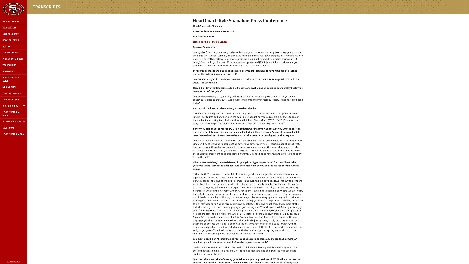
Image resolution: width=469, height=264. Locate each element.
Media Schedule (11, 21)
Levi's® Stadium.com (13, 134)
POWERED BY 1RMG (13, 262)
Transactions (10, 52)
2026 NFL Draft (10, 34)
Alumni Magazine (11, 121)
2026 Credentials (11, 93)
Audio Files (8, 71)
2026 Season (9, 27)
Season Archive (10, 99)
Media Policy (9, 87)
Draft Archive (10, 105)
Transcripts (9, 65)
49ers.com (8, 127)
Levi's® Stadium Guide (10, 113)
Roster (6, 46)
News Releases (10, 40)
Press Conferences (13, 58)
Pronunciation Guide (10, 79)
